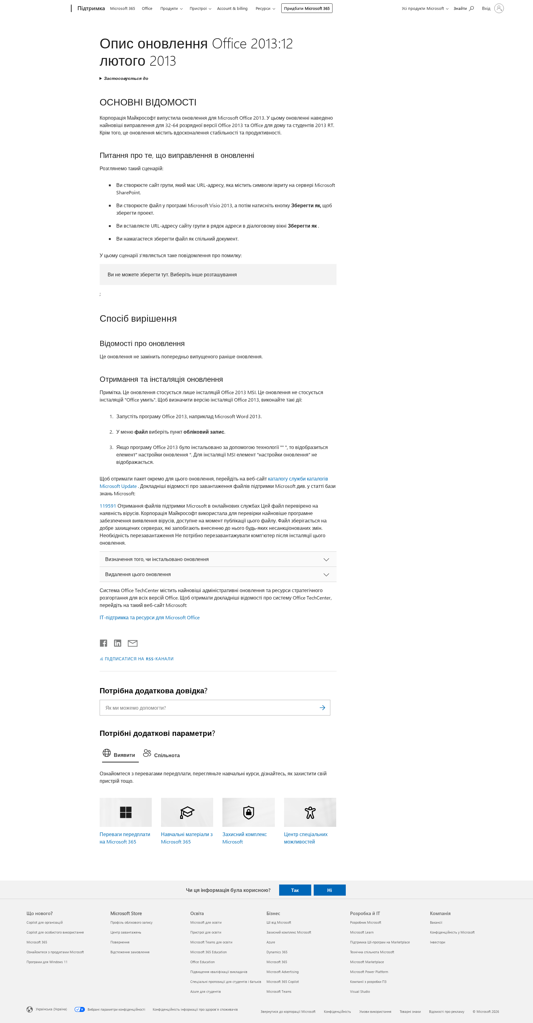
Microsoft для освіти (205, 922)
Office (147, 8)
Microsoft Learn (362, 932)
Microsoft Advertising (282, 971)
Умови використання (375, 1011)
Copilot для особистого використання (55, 932)
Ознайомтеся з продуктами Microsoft (55, 952)
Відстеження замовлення (130, 952)
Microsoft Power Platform (369, 971)
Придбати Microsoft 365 (307, 8)
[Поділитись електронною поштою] (130, 642)
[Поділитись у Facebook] (104, 642)
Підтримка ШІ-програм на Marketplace (380, 942)
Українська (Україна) (51, 1008)
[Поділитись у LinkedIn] (115, 642)
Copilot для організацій (45, 922)
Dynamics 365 (276, 952)
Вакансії (436, 922)
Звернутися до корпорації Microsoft (288, 1011)
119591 (108, 505)
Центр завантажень (125, 932)
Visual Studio (360, 991)
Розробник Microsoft (365, 922)
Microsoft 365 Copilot (282, 981)
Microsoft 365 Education (208, 952)
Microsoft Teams (278, 991)
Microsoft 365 (122, 8)
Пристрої (198, 8)
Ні (329, 890)
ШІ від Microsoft (278, 922)
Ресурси (263, 8)
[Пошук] (322, 708)
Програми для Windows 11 (47, 961)
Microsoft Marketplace (367, 961)
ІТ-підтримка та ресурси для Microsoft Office (150, 617)
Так (295, 890)
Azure (270, 942)
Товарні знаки (410, 1011)
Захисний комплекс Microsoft (288, 932)
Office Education (202, 961)
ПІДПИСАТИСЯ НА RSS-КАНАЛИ (139, 658)
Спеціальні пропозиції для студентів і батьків (225, 981)
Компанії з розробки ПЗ (368, 981)
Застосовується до (126, 78)
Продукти (169, 8)
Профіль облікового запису (131, 922)
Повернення (120, 942)
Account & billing (232, 8)
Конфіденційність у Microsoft (452, 932)
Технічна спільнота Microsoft (372, 952)
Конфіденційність (337, 1011)
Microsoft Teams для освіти (211, 942)
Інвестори (437, 942)
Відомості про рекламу (446, 1011)
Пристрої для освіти (205, 932)
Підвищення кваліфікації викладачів (218, 971)
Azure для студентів (205, 991)
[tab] (120, 754)
